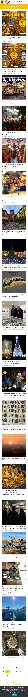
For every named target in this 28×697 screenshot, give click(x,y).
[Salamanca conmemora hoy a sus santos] (14, 631)
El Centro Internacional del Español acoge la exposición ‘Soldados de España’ (13, 329)
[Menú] (2, 2)
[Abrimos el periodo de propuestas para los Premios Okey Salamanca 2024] (14, 171)
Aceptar (14, 694)
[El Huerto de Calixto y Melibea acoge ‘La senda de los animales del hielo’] (14, 368)
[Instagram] (17, 2)
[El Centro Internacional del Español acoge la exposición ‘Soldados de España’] (14, 301)
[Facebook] (21, 2)
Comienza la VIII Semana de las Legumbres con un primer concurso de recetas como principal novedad (13, 427)
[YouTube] (26, 2)
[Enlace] (10, 2)
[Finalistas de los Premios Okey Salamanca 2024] (14, 11)
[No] (26, 691)
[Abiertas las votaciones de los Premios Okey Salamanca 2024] (14, 44)
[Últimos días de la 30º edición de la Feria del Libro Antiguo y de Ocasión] (14, 501)
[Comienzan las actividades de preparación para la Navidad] (14, 336)
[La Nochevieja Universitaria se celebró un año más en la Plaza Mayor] (14, 240)
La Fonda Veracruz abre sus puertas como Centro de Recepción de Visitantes (13, 233)
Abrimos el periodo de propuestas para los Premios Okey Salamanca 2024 (13, 198)
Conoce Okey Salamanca (9, 682)
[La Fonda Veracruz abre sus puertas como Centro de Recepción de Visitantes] (14, 205)
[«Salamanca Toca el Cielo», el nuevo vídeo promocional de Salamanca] (14, 434)
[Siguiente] (12, 676)
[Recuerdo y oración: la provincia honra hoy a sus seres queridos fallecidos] (14, 597)
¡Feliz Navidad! (6, 102)
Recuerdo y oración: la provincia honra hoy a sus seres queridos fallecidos (12, 624)
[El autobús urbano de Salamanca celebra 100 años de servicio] (14, 139)
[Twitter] (24, 2)
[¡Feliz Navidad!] (14, 76)
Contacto (17, 684)
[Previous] (3, 667)
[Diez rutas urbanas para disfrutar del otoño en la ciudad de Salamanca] (14, 533)
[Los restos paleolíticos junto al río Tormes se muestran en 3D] (14, 272)
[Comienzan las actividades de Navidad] (14, 107)
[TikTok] (19, 2)
